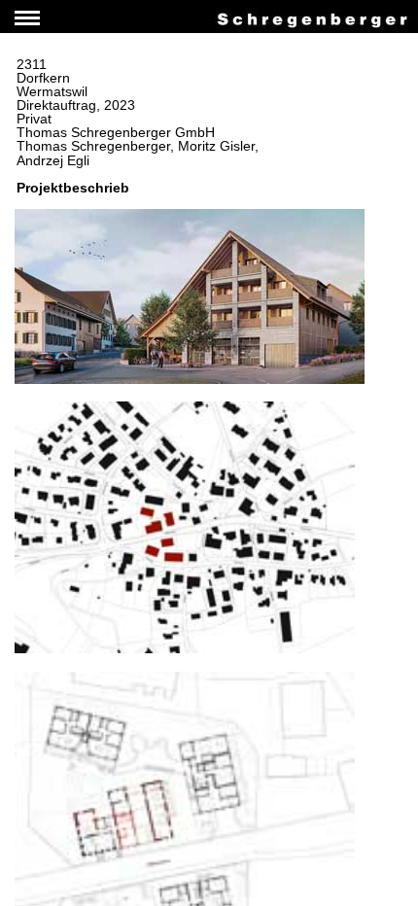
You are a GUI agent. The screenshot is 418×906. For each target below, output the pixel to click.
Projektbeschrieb (73, 187)
